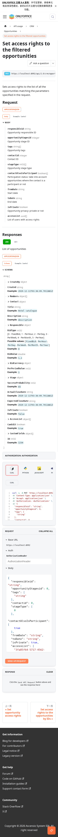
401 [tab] (15, 242)
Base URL (13, 539)
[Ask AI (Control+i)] (51, 830)
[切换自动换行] (43, 493)
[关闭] (55, 6)
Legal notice (9, 750)
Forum (6, 773)
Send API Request (17, 661)
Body (10, 568)
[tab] (6, 116)
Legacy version (11, 755)
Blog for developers (14, 741)
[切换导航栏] (4, 16)
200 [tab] (7, 242)
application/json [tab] (11, 109)
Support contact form (15, 788)
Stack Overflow (11, 806)
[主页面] (5, 26)
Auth (10, 550)
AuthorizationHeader (16, 556)
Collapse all (46, 531)
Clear (49, 672)
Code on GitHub (11, 778)
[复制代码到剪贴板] (49, 493)
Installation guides (13, 783)
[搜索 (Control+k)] (53, 17)
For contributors (12, 746)
